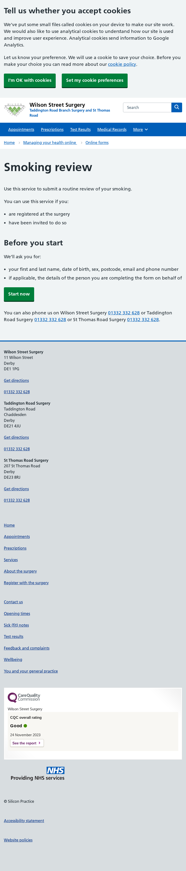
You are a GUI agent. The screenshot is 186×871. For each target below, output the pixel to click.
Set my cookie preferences (94, 80)
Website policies (18, 840)
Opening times (17, 613)
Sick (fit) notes (16, 625)
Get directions (16, 380)
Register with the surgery (26, 582)
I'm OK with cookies (29, 80)
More (139, 129)
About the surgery (20, 571)
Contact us (13, 601)
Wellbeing (13, 659)
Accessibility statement (24, 820)
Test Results (80, 129)
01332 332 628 (124, 313)
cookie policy (122, 64)
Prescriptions (52, 129)
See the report (24, 743)
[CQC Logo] (24, 702)
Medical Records (111, 129)
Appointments (21, 129)
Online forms (96, 142)
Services (11, 559)
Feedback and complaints (26, 648)
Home (9, 142)
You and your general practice (31, 671)
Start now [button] (19, 294)
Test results (13, 636)
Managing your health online (50, 142)
